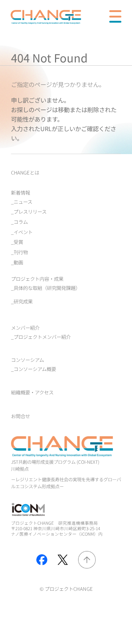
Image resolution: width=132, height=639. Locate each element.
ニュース (23, 201)
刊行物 (21, 252)
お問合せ (20, 416)
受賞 (18, 241)
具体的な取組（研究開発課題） (47, 287)
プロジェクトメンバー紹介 (42, 336)
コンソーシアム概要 (35, 368)
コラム (21, 221)
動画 (18, 262)
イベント (23, 232)
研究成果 (23, 301)
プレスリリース (30, 211)
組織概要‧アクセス (32, 392)
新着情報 (20, 192)
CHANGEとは (25, 172)
